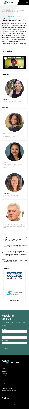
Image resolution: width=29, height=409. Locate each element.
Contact (4, 371)
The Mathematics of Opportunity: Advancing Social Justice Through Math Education (13, 11)
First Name (4, 329)
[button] (27, 2)
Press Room (4, 373)
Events (7, 9)
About (3, 368)
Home (3, 9)
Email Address (5, 340)
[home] (7, 2)
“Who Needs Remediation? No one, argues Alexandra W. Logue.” (16, 261)
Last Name (4, 335)
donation (14, 390)
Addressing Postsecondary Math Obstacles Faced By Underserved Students (16, 246)
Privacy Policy (5, 375)
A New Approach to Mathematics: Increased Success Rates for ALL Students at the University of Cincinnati (16, 239)
